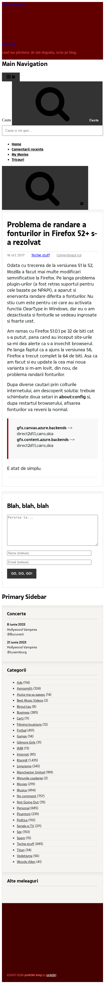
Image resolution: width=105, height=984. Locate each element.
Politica (22, 820)
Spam (21, 838)
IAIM (20, 748)
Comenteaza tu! (69, 255)
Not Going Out (28, 802)
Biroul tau (24, 706)
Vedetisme (24, 856)
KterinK (22, 760)
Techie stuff (40, 255)
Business (23, 712)
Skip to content (13, 4)
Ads (19, 682)
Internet (23, 754)
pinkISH (8, 44)
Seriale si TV (25, 826)
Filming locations (29, 724)
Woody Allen (26, 861)
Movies (22, 784)
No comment (26, 796)
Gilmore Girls (26, 742)
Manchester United (31, 772)
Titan (21, 850)
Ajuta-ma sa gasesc (31, 694)
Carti (20, 718)
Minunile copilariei (30, 778)
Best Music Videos (30, 700)
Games (22, 736)
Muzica (22, 790)
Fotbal (21, 730)
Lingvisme (24, 766)
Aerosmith (24, 688)
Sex (19, 832)
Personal (23, 808)
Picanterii (24, 814)
